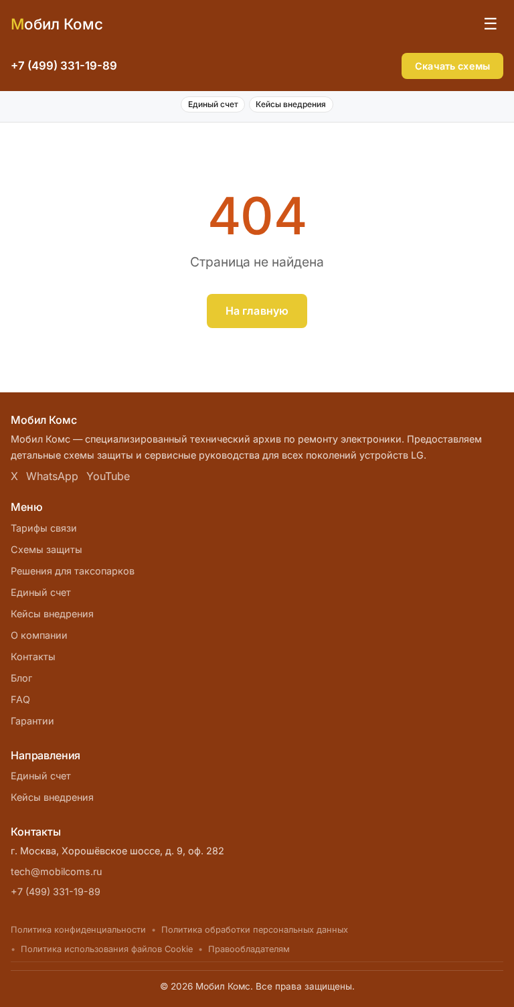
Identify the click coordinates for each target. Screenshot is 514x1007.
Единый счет (213, 104)
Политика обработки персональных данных (254, 930)
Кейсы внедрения (291, 104)
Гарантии (32, 720)
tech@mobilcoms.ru (56, 871)
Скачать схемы (452, 66)
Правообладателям (249, 949)
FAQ (20, 699)
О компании (39, 635)
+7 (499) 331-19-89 (64, 65)
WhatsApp (52, 476)
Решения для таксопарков (73, 570)
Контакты (33, 656)
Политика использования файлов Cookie (107, 949)
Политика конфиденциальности (78, 930)
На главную (257, 310)
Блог (21, 678)
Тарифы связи (44, 528)
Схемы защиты (46, 549)
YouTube (108, 476)
